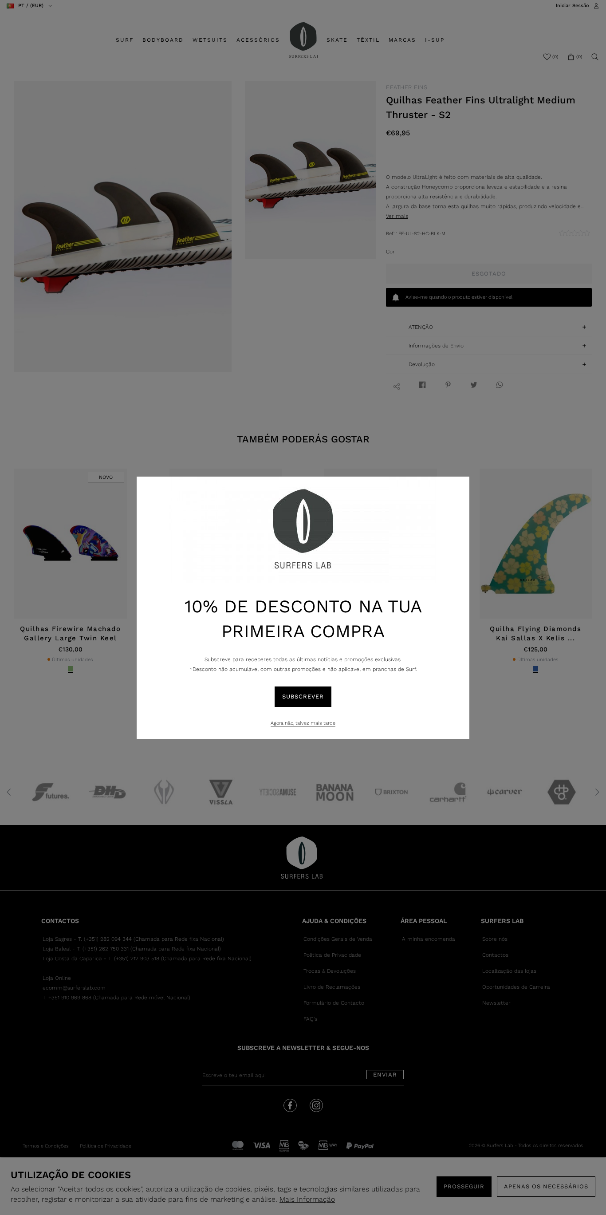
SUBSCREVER (303, 696)
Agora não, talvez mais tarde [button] (303, 723)
